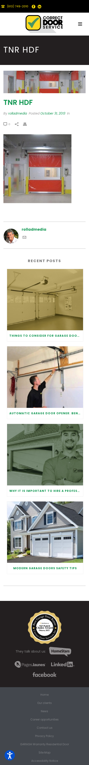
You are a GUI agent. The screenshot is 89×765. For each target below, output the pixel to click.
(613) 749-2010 (17, 6)
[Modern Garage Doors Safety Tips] (45, 532)
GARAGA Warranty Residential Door (44, 744)
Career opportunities (44, 719)
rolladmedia (17, 113)
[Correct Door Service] (44, 23)
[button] (10, 755)
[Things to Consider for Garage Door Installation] (45, 300)
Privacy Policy (44, 736)
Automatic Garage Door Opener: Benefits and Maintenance (46, 413)
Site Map (44, 752)
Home (44, 695)
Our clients (44, 703)
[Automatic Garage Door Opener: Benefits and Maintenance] (45, 377)
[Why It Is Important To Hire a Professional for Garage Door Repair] (45, 454)
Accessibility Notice (44, 761)
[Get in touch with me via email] (24, 238)
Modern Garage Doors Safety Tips (45, 568)
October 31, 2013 (52, 113)
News (44, 711)
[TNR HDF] (44, 82)
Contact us (44, 728)
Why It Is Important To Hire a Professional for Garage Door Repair (46, 491)
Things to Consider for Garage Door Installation (46, 336)
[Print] (27, 124)
